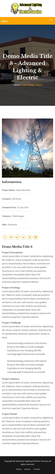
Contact (37, 469)
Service (27, 469)
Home (16, 84)
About (18, 469)
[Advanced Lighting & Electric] (27, 8)
